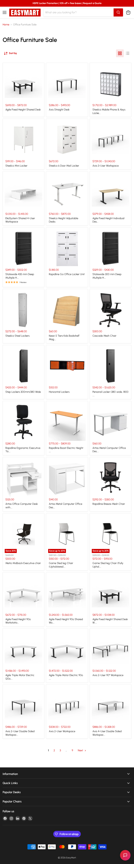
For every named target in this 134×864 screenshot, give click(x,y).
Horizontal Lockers (59, 391)
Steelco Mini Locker (16, 165)
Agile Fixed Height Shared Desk (23, 109)
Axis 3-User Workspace (105, 165)
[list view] (127, 53)
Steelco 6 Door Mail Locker (64, 165)
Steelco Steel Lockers (17, 335)
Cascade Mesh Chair (104, 335)
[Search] (118, 12)
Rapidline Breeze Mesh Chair (108, 503)
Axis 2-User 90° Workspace (107, 675)
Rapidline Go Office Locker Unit (67, 274)
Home (6, 24)
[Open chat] (125, 855)
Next (81, 750)
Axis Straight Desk (59, 109)
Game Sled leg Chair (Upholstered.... (61, 565)
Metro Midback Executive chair (23, 563)
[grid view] (120, 53)
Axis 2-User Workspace (62, 731)
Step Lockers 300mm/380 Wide (23, 391)
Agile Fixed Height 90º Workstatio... (18, 621)
